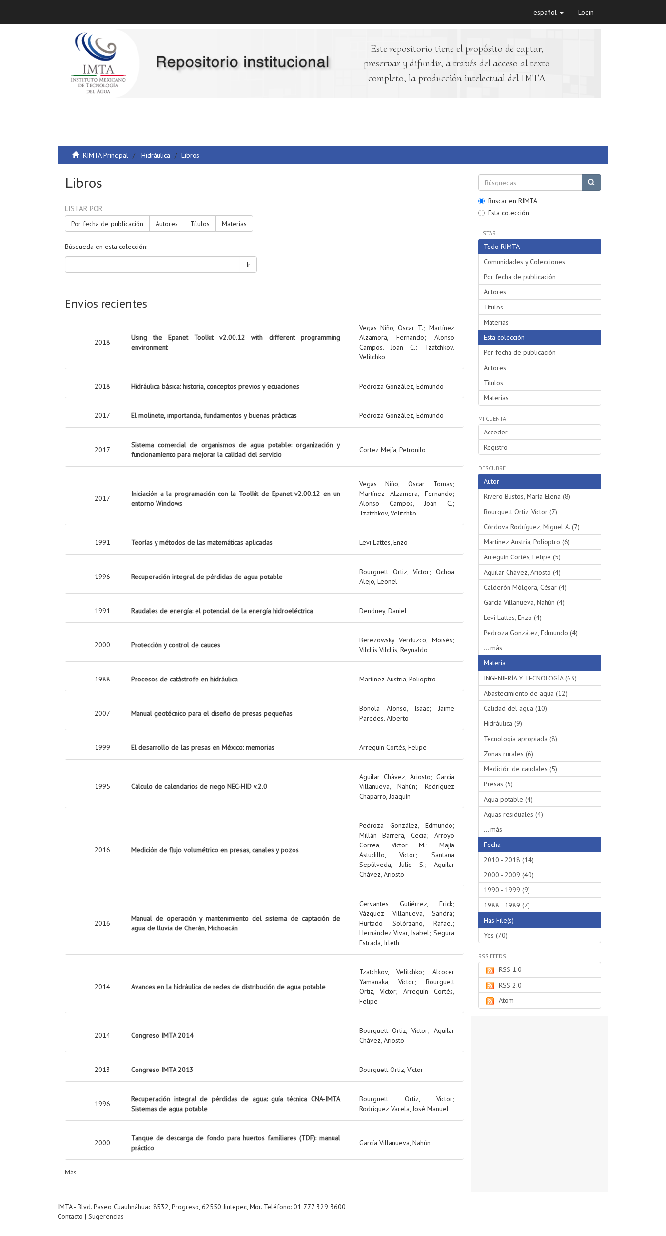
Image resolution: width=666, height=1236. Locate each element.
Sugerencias (106, 1216)
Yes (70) (496, 935)
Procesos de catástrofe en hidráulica (184, 679)
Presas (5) (498, 784)
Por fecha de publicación (107, 223)
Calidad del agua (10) (515, 708)
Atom (506, 1000)
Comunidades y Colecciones (524, 261)
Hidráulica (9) (503, 723)
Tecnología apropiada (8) (520, 738)
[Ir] (591, 182)
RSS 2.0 (510, 985)
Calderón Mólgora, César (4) (525, 587)
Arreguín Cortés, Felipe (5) (522, 557)
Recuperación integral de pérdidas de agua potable (207, 576)
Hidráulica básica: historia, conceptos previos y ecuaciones (215, 386)
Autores (167, 223)
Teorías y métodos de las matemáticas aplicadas (202, 542)
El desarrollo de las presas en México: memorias (202, 747)
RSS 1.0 (510, 969)
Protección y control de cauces (175, 644)
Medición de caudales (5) (520, 768)
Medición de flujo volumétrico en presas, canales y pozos (215, 849)
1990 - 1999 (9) (507, 890)
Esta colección (508, 212)
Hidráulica (155, 155)
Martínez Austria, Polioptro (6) (527, 541)
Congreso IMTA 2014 (162, 1035)
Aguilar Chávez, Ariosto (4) (522, 572)
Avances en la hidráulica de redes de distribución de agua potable (228, 986)
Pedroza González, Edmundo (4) (531, 632)
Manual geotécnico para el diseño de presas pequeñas (212, 713)
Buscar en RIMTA (512, 200)
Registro (496, 447)
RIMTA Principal (105, 155)
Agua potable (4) (508, 799)
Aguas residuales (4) (513, 814)
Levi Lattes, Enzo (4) (513, 617)
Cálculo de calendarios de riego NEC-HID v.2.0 (199, 786)
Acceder (496, 432)
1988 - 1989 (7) (507, 905)
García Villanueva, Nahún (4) (524, 602)
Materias (234, 223)
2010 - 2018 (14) (509, 859)
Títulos (200, 223)
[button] (548, 12)
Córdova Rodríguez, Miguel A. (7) (532, 526)
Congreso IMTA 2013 (162, 1069)
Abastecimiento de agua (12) (526, 693)
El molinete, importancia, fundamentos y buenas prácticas (214, 415)
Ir (248, 264)
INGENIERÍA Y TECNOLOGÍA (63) (530, 678)
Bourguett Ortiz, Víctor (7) (520, 511)
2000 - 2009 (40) (509, 874)
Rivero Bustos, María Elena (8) (527, 496)
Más (71, 1172)
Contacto (70, 1216)
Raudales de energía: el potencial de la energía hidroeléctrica (222, 610)
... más (493, 647)
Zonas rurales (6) (508, 753)
